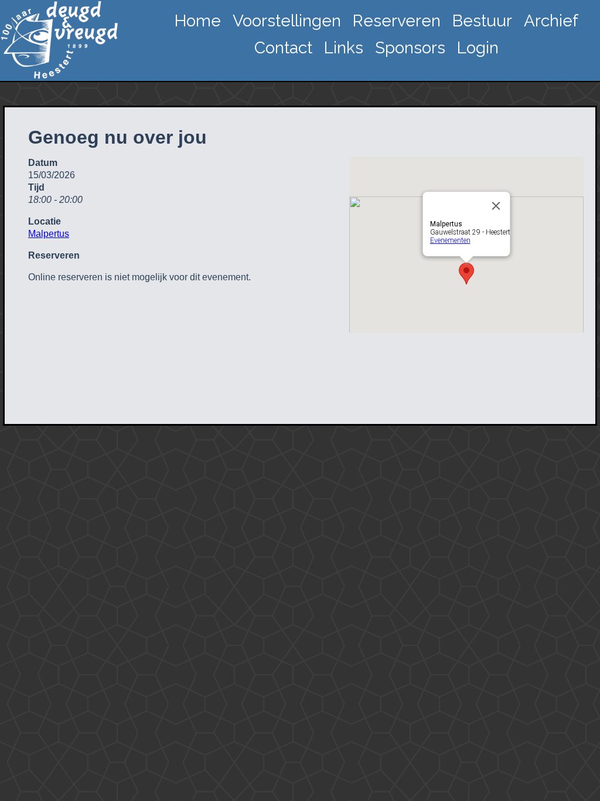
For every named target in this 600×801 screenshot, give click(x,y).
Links (343, 47)
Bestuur (482, 20)
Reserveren (397, 20)
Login (478, 47)
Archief (551, 20)
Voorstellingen (287, 20)
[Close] (496, 206)
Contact (283, 47)
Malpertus (48, 234)
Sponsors (410, 47)
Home (198, 20)
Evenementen (450, 240)
